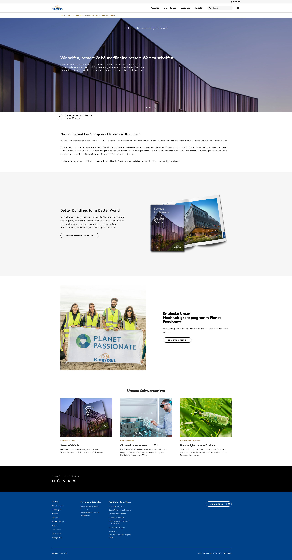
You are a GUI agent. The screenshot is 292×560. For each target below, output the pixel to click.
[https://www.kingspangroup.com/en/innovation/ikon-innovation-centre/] (146, 427)
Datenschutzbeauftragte (117, 514)
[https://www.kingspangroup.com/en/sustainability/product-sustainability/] (206, 427)
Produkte (155, 8)
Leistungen (185, 8)
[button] (238, 8)
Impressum (112, 531)
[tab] (146, 107)
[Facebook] (53, 481)
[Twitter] (63, 481)
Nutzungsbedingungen (117, 527)
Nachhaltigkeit (58, 522)
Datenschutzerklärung (116, 517)
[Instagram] (58, 481)
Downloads (56, 534)
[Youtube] (74, 481)
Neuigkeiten (57, 538)
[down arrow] (60, 117)
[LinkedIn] (68, 481)
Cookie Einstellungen (116, 506)
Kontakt (198, 8)
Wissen (55, 526)
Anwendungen (170, 8)
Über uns (55, 518)
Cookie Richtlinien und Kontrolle (120, 510)
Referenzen (56, 530)
